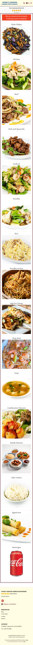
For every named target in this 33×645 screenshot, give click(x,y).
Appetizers (16, 512)
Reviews (3, 618)
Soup (16, 373)
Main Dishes (16, 24)
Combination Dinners (16, 408)
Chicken (16, 59)
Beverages (16, 547)
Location (3, 616)
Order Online (4, 614)
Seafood (16, 163)
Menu (2, 612)
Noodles (16, 198)
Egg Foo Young (16, 303)
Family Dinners (16, 442)
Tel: (6, 628)
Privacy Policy (10, 641)
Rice (16, 233)
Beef (16, 94)
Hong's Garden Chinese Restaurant (14, 591)
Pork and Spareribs (16, 129)
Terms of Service (19, 641)
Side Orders (16, 477)
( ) (28, 3)
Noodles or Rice (16, 268)
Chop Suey (16, 338)
